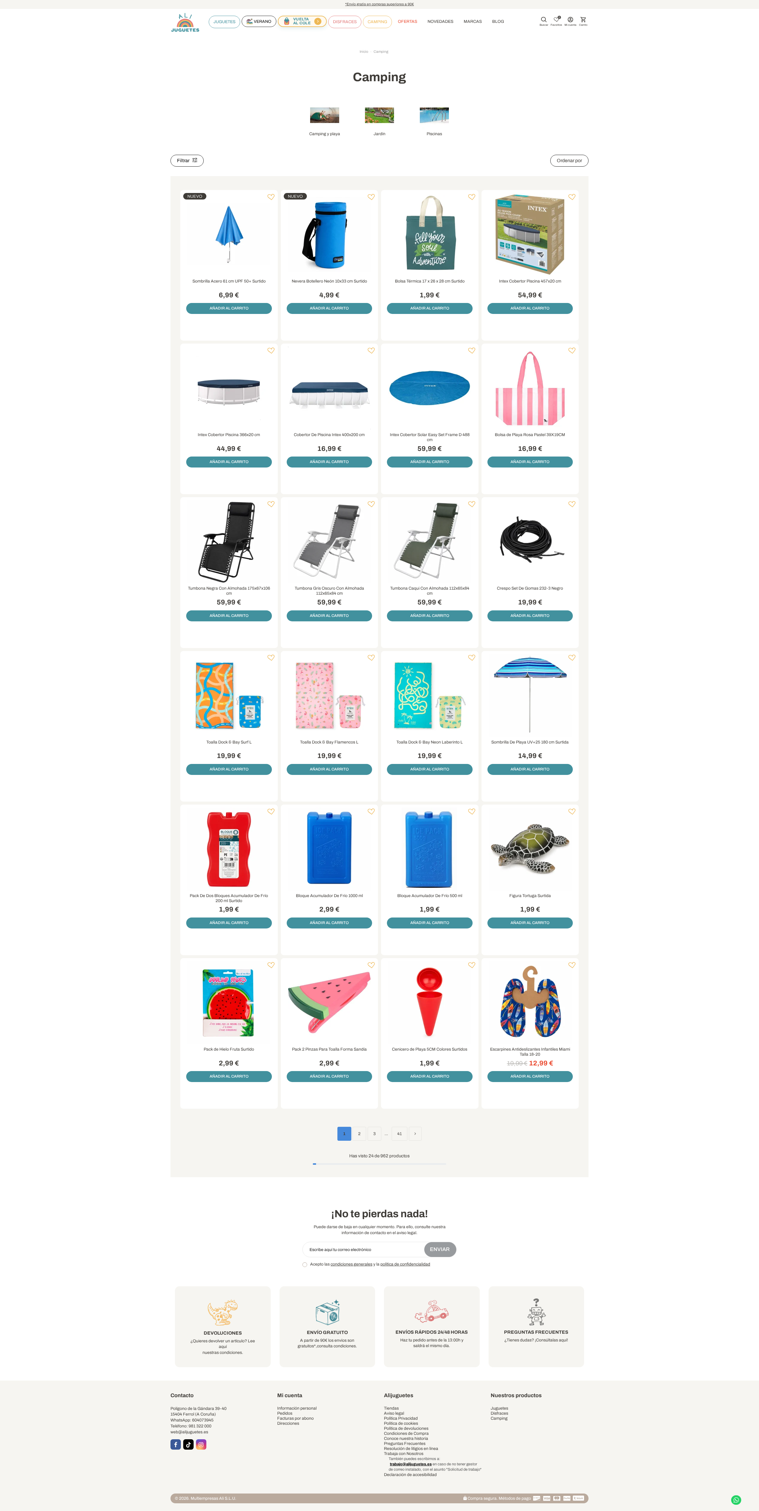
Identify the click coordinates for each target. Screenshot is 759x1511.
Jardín (379, 134)
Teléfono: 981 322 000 (190, 1426)
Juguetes (499, 1408)
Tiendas (391, 1408)
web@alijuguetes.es (189, 1432)
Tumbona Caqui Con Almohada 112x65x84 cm (429, 591)
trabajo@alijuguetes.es (411, 1464)
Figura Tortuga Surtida (530, 895)
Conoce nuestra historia (406, 1438)
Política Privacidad (401, 1418)
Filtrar (183, 160)
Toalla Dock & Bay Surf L (229, 742)
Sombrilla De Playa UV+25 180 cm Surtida (530, 742)
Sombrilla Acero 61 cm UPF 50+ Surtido (229, 281)
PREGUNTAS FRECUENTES (536, 1332)
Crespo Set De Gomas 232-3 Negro (530, 588)
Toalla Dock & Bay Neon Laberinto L (429, 742)
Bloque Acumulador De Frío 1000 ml (329, 895)
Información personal (297, 1408)
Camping (499, 1418)
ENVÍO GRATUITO (327, 1332)
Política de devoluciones (406, 1428)
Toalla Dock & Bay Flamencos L (329, 742)
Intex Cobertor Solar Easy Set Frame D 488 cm (430, 437)
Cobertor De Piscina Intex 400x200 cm (329, 435)
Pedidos (284, 1413)
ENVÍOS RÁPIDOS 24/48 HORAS (432, 1332)
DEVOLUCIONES (223, 1333)
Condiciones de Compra (406, 1433)
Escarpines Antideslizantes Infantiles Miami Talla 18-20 (530, 1052)
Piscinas (434, 134)
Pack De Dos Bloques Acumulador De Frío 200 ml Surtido (229, 898)
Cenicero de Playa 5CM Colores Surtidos (429, 1049)
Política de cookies (401, 1423)
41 (399, 1134)
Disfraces (499, 1413)
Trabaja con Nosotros (403, 1453)
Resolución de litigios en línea (411, 1448)
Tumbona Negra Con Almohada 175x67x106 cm (229, 591)
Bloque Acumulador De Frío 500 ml (429, 895)
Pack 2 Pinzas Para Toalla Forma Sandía (329, 1049)
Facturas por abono (295, 1418)
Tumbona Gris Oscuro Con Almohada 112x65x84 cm (329, 591)
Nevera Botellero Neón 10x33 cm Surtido (329, 281)
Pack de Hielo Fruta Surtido (229, 1049)
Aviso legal (394, 1413)
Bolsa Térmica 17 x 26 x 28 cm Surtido (430, 281)
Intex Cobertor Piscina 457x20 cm (530, 281)
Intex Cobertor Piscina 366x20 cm (229, 435)
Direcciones (288, 1423)
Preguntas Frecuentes (404, 1443)
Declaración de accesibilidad (410, 1474)
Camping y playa (324, 134)
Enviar (440, 1249)
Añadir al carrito (229, 308)
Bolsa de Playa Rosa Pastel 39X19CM (530, 435)
